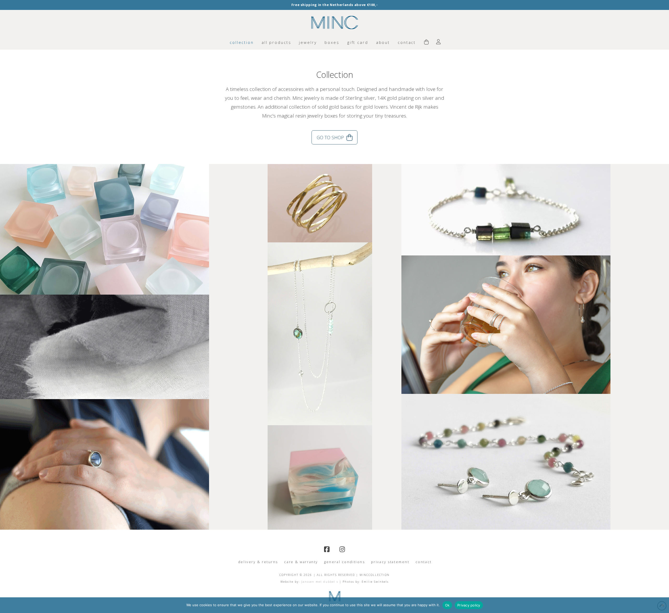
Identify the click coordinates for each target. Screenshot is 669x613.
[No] (662, 605)
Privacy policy (468, 605)
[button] (426, 42)
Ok (447, 605)
